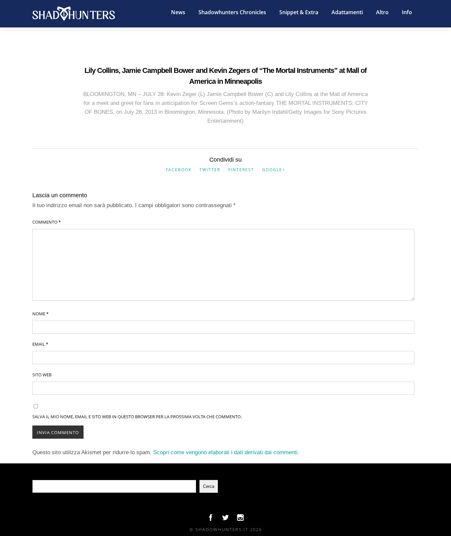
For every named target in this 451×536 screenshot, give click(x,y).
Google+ (273, 170)
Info (407, 12)
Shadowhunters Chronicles (232, 12)
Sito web (42, 375)
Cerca (208, 486)
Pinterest (241, 170)
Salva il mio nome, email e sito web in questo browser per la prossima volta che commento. (137, 417)
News (178, 12)
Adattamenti (347, 12)
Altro (382, 12)
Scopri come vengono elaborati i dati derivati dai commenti (225, 452)
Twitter (209, 170)
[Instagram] (240, 519)
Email (40, 344)
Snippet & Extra (298, 12)
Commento (46, 222)
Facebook (178, 170)
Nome (40, 314)
